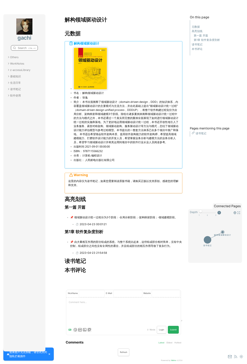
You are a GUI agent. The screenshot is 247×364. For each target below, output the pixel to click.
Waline (173, 360)
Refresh (123, 352)
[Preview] (89, 330)
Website (147, 293)
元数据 (196, 26)
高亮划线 (197, 31)
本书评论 (197, 49)
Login (161, 329)
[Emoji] (75, 330)
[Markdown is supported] (71, 330)
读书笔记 (197, 44)
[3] (215, 215)
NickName (73, 293)
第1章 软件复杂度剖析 (207, 40)
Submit (173, 329)
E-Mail (109, 293)
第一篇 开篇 (201, 35)
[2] (207, 215)
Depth (194, 212)
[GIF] (80, 330)
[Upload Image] (85, 330)
